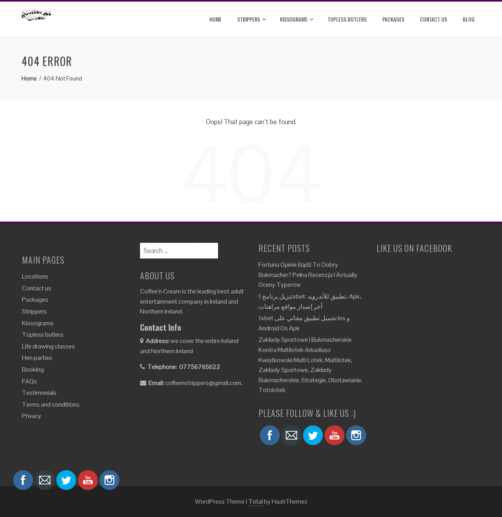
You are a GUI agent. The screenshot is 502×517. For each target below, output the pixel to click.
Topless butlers (347, 19)
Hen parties (37, 358)
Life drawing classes (48, 346)
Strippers (248, 19)
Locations (35, 276)
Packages (393, 19)
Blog (469, 19)
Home (215, 19)
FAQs (29, 381)
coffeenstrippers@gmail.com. (203, 383)
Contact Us (433, 19)
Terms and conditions (51, 404)
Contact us (36, 288)
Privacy (31, 416)
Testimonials (39, 393)
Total (255, 501)
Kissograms (293, 19)
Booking (33, 369)
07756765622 (199, 367)
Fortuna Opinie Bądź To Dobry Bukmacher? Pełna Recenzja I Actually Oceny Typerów (307, 274)
